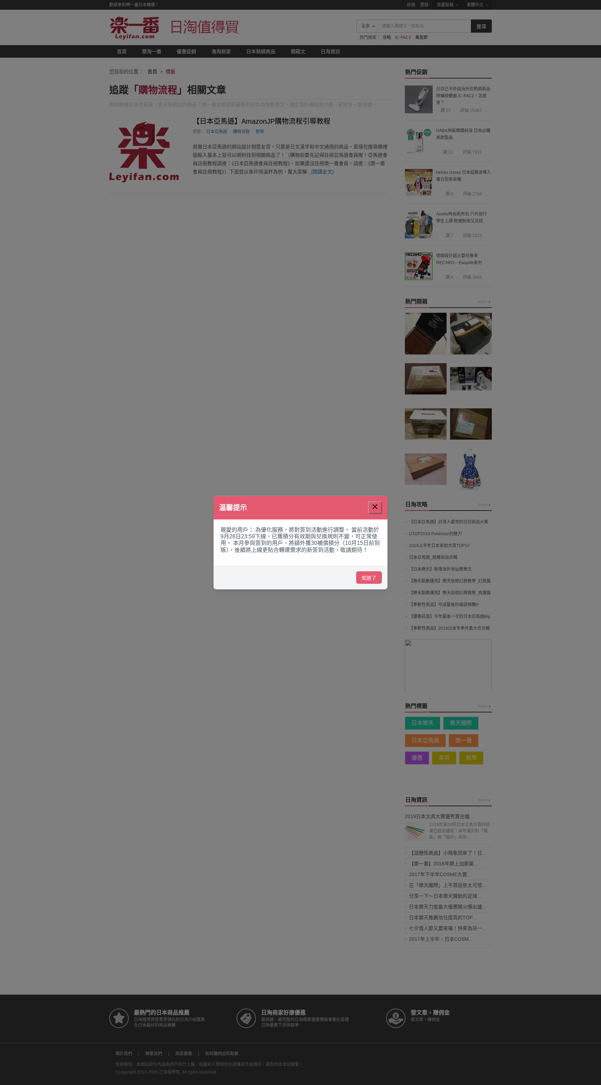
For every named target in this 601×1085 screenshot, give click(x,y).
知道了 (369, 577)
